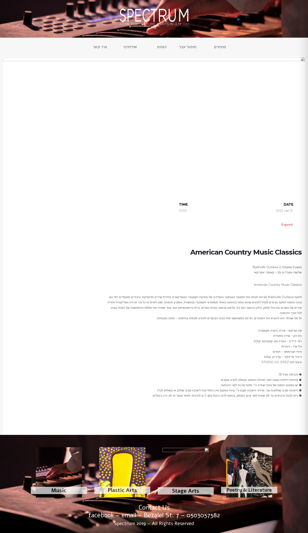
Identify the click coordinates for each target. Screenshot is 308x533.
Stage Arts (185, 491)
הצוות (162, 47)
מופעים (220, 47)
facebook (101, 515)
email (129, 515)
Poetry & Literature (249, 490)
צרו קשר (100, 47)
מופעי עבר (187, 47)
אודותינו (130, 47)
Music (58, 490)
